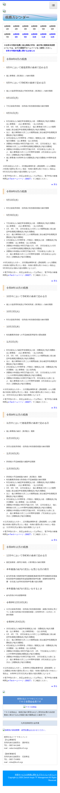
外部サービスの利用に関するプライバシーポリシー (36, 775)
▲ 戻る (54, 184)
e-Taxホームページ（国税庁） (20, 179)
